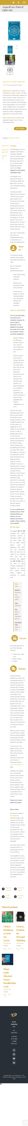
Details (10, 948)
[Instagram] (14, 1054)
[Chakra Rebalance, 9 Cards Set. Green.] (7, 916)
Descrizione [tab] (5, 146)
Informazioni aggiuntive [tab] (5, 151)
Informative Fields (14, 138)
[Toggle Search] (18, 2)
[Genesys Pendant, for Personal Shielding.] (20, 916)
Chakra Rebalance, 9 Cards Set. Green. (8, 933)
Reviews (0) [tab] (4, 157)
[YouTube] (14, 1058)
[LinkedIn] (14, 1062)
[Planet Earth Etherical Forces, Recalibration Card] (7, 959)
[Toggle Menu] (24, 2)
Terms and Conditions (16, 765)
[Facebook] (14, 1050)
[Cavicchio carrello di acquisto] (13, 2)
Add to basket (20, 128)
